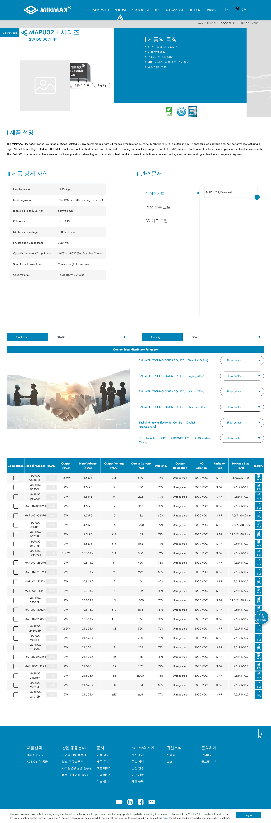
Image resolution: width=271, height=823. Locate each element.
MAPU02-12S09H (35, 572)
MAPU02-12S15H (35, 591)
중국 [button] (195, 337)
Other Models (10, 33)
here (165, 818)
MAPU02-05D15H (35, 544)
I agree (248, 815)
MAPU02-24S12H (35, 657)
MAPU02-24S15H (35, 666)
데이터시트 (82, 85)
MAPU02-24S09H (35, 647)
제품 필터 (261, 620)
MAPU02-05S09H (35, 496)
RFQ (259, 479)
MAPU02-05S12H (35, 506)
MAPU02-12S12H (35, 581)
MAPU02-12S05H (35, 563)
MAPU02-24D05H (35, 675)
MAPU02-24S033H (35, 628)
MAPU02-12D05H (35, 600)
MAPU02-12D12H (35, 610)
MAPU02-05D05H (35, 525)
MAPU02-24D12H (35, 685)
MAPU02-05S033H (35, 478)
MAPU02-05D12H (35, 534)
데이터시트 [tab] (155, 193)
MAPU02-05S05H (35, 487)
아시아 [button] (61, 337)
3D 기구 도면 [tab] (156, 220)
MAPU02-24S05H (35, 638)
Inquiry (102, 85)
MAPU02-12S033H (35, 553)
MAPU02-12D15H (35, 619)
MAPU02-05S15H (35, 515)
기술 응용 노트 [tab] (158, 207)
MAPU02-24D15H (35, 694)
